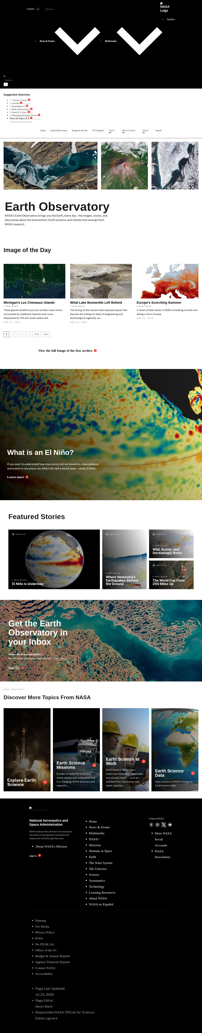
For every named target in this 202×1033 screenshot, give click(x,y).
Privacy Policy (60, 658)
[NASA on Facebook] (151, 824)
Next (46, 334)
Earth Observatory (58, 130)
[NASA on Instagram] (157, 824)
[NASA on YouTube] (170, 824)
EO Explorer (98, 130)
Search (158, 130)
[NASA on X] (163, 824)
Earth (43, 130)
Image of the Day (80, 130)
